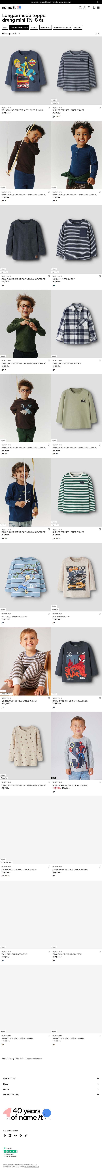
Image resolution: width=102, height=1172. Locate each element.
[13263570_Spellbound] (53, 369)
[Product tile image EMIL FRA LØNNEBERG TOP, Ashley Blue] (25, 577)
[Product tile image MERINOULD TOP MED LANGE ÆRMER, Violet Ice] (25, 830)
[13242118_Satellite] (7, 876)
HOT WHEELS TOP (61, 616)
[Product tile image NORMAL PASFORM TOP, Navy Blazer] (76, 239)
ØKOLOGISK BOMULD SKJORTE (67, 363)
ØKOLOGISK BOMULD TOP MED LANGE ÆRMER (23, 195)
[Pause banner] (98, 2)
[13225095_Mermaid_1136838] (58, 116)
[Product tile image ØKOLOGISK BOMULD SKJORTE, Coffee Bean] (76, 915)
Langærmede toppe (19, 27)
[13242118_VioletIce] (2, 876)
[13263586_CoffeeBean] (2, 201)
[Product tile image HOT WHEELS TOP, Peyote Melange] (76, 577)
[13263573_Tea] (5, 454)
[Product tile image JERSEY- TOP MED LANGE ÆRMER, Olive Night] (76, 999)
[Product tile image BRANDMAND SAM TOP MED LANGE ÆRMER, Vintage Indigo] (25, 71)
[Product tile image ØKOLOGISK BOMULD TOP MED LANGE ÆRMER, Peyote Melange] (25, 746)
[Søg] (80, 7)
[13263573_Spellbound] (4, 454)
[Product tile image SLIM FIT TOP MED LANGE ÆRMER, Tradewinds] (76, 71)
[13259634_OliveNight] (4, 1044)
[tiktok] (26, 1135)
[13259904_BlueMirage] (55, 707)
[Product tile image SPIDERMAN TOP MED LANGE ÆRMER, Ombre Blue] (76, 661)
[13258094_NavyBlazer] (55, 623)
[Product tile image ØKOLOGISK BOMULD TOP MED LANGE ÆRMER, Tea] (76, 408)
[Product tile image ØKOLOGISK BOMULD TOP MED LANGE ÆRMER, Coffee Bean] (25, 155)
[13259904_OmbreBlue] (53, 707)
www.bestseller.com (32, 1167)
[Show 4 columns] (98, 33)
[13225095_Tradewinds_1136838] (53, 116)
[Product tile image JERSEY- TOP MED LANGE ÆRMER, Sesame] (25, 999)
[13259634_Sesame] (2, 1044)
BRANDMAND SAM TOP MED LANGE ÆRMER (22, 110)
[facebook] (4, 1135)
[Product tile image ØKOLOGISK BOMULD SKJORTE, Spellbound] (76, 324)
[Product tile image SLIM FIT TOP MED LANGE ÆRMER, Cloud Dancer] (76, 492)
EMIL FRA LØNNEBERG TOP (14, 616)
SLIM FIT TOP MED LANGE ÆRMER (68, 110)
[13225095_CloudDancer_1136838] (56, 116)
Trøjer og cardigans (62, 27)
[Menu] (98, 7)
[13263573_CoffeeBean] (2, 454)
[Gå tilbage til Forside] (11, 7)
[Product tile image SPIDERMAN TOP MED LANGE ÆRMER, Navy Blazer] (76, 830)
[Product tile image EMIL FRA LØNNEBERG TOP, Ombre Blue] (25, 915)
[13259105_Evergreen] (55, 285)
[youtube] (15, 1135)
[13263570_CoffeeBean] (55, 369)
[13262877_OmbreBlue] (4, 623)
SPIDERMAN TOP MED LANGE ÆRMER (70, 701)
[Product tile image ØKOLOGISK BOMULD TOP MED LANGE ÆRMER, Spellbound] (76, 155)
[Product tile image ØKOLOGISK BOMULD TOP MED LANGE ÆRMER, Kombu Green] (25, 324)
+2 (59, 116)
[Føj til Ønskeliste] (48, 107)
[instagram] (10, 1135)
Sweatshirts (45, 27)
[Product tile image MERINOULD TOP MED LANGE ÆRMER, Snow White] (25, 661)
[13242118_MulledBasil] (5, 876)
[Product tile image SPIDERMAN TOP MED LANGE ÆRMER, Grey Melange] (76, 746)
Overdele (20, 1059)
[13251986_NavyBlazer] (55, 791)
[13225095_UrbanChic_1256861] (55, 116)
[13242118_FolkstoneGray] (4, 876)
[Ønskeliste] (89, 7)
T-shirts (34, 27)
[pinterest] (20, 1135)
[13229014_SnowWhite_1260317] (2, 707)
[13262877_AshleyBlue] (2, 623)
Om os (6, 1089)
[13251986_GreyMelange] (53, 791)
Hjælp (5, 1084)
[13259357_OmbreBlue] (2, 285)
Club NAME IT (9, 1078)
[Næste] (2, 73)
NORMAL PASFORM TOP (64, 279)
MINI (4, 1059)
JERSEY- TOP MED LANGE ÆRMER (17, 1038)
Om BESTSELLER (10, 1094)
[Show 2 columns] (96, 33)
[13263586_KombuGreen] (5, 201)
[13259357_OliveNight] (4, 285)
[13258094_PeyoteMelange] (53, 623)
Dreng (11, 1059)
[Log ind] (84, 7)
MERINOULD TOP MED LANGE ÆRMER (19, 701)
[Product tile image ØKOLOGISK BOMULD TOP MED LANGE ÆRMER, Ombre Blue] (25, 239)
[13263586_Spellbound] (4, 201)
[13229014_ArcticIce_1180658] (4, 707)
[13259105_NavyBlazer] (53, 285)
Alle (5, 27)
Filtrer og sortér (9, 33)
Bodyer (77, 27)
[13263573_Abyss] (7, 454)
